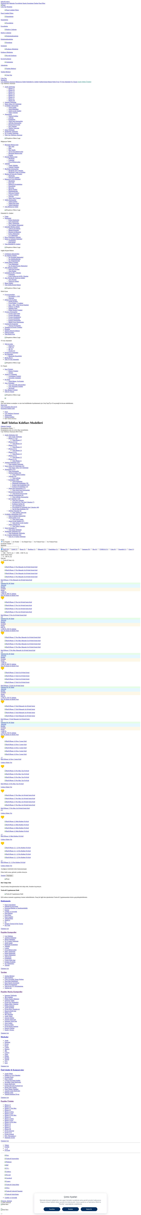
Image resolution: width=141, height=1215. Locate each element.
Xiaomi (7, 1059)
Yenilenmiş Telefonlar (11, 131)
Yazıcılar (11, 196)
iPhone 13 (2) (12, 452)
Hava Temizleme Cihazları (13, 237)
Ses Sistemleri (9, 354)
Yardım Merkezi (9, 976)
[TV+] (70, 1168)
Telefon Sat (8, 988)
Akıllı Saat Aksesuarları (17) (17, 488)
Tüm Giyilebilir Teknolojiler (17, 516)
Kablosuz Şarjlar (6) (18, 504)
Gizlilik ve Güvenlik (11, 911)
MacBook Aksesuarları (12, 169)
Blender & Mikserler (14, 232)
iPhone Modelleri (10, 939)
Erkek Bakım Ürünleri (11, 262)
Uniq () (113, 549)
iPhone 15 (11, 92)
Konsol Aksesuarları (14, 320)
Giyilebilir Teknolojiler (11, 106)
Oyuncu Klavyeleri (14, 313)
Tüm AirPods (16, 478)
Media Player (9, 358)
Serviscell (11, 388)
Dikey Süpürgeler (13, 223)
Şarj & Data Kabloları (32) (20, 509)
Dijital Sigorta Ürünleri (15, 310)
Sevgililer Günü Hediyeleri (13, 1082)
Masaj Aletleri (9, 283)
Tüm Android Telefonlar (15, 464)
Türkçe (7, 1145)
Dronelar (7, 329)
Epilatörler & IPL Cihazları (13, 273)
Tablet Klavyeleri (13, 203)
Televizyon (8, 956)
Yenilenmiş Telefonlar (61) (13, 531)
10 (7, 549)
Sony (6, 1063)
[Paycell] (70, 1175)
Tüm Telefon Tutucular (19, 512)
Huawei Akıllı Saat (10, 1011)
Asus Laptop (8, 1023)
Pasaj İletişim (9, 913)
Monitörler (11, 181)
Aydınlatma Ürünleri (14, 376)
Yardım (36, 3)
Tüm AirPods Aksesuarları (20, 497)
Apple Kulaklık (9, 1007)
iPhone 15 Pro (9, 1113)
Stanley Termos (9, 1030)
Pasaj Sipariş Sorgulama (12, 983)
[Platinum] (70, 1162)
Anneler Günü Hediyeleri (12, 1091)
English (7, 1147)
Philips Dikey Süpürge (11, 1004)
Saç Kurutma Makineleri (15, 257)
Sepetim (4, 80)
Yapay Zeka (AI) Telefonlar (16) (14, 466)
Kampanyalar (5, 3)
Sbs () (94, 549)
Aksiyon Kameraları (14, 325)
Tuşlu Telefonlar (9, 130)
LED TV (11, 347)
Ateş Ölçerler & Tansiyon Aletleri (15, 278)
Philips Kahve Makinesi (12, 999)
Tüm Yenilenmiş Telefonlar (16, 533)
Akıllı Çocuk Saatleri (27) (16, 521)
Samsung (7, 1042)
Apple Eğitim (9, 1073)
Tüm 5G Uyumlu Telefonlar (17, 536)
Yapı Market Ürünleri (11, 390)
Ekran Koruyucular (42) (15, 492)
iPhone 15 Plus (9, 1112)
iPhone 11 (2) (12, 459)
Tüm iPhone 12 (17, 457)
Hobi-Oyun (55, 82)
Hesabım (9, 7)
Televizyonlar (9, 344)
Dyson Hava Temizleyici (12, 1009)
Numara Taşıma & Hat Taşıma (14, 923)
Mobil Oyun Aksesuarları (16, 322)
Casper (7, 1047)
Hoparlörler (11, 186)
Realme (7, 1058)
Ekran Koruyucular (14, 124)
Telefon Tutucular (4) (14, 511)
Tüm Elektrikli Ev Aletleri (12, 244)
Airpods (7, 965)
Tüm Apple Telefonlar (15, 437)
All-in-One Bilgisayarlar (15, 151)
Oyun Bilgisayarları (14, 162)
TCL (6, 1061)
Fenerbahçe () (53, 549)
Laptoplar (11, 160)
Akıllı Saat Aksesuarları (15, 121)
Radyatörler (12, 242)
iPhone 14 (11, 93)
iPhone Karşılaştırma (11, 984)
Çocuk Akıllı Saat (10, 960)
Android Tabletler (13, 167)
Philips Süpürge (9, 1006)
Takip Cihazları (13, 112)
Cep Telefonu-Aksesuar (8, 82)
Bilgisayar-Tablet (21, 82)
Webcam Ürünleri (13, 193)
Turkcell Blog (9, 918)
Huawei (7, 1049)
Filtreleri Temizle (6, 426)
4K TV (10, 349)
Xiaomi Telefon (9, 1018)
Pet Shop (7, 379)
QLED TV (11, 351)
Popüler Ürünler (7, 1101)
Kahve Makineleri (13, 234)
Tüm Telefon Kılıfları (18, 474)
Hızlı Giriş (4, 405)
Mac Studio (11, 150)
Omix (6, 1054)
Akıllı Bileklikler (13, 109)
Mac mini (11, 146)
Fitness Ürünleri (13, 371)
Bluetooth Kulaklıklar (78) (20, 483)
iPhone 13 (11, 95)
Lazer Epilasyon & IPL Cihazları (18, 276)
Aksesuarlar (8, 114)
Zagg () (131, 549)
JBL (6, 1051)
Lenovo (7, 1052)
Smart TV (11, 346)
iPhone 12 (11, 97)
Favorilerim (18, 3)
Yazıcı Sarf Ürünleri (14, 198)
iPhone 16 (11, 90)
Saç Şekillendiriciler (14, 259)
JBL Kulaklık (9, 997)
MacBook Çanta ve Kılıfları (16, 172)
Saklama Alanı (12, 308)
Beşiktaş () (32, 549)
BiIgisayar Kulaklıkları (15, 184)
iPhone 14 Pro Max (10, 1122)
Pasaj (6, 412)
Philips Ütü (8, 1012)
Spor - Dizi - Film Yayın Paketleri (18, 305)
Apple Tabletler (13, 165)
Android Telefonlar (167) (12, 462)
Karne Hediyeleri (10, 1084)
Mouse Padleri (12, 189)
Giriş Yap (3, 7)
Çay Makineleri (13, 235)
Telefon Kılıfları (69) (14, 473)
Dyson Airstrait (9, 1134)
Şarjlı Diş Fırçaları (13, 269)
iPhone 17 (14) (12, 438)
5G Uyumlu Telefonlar (11, 133)
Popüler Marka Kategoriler (11, 992)
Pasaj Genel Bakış (10, 905)
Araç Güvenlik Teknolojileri (17, 385)
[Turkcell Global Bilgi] (70, 1185)
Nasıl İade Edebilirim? (11, 981)
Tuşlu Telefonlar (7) (11, 528)
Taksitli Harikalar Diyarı (12, 1094)
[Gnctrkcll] (70, 1178)
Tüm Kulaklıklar (17, 481)
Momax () (64, 549)
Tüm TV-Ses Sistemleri (12, 359)
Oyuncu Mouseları (14, 315)
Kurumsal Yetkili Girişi (8, 408)
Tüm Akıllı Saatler (17, 519)
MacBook (11, 158)
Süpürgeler (8, 218)
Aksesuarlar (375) (10, 469)
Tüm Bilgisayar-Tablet (11, 207)
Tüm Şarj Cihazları (18, 500)
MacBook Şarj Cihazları (15, 170)
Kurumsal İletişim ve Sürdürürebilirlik (16, 908)
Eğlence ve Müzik (13, 306)
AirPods (10, 118)
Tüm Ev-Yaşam (9, 391)
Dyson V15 (8, 1132)
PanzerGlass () (75, 549)
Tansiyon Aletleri (13, 281)
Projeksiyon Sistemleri (11, 352)
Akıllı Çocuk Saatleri (14, 111)
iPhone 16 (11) (12, 442)
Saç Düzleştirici (9, 963)
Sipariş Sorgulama (28, 3)
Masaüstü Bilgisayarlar (11, 145)
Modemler (11, 176)
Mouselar (11, 188)
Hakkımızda (6, 901)
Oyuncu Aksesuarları (11, 312)
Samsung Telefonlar (11, 995)
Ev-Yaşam (74, 82)
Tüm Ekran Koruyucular (19, 493)
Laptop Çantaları (13, 194)
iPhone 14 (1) (12, 449)
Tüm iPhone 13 (17, 454)
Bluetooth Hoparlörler (15, 356)
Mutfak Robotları (13, 230)
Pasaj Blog (42, 3)
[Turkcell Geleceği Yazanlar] (70, 1191)
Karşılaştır (9, 875)
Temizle (3, 875)
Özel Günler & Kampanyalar (12, 1070)
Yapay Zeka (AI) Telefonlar (13, 104)
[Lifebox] (70, 1172)
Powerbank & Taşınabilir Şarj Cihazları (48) (25, 507)
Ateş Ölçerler (12, 279)
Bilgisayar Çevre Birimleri (13, 179)
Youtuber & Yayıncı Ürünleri (13, 327)
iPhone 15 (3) (12, 445)
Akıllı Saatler (12, 107)
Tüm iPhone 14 (17, 450)
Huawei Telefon (9, 1028)
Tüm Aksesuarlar (13, 471)
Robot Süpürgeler (13, 220)
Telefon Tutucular (13, 128)
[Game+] (70, 1181)
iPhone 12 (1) (12, 455)
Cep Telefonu (9, 936)
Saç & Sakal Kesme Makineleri (17, 266)
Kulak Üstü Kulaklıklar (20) (20, 485)
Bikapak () (42, 549)
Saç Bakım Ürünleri (11, 255)
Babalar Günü (9, 1092)
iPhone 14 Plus (9, 1118)
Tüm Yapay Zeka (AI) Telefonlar (18, 468)
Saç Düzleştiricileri (14, 261)
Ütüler (6, 216)
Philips (7, 1056)
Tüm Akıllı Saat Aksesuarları (21, 490)
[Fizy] (70, 1155)
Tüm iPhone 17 (17, 440)
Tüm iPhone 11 (17, 461)
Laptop (7, 948)
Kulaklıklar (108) (13, 480)
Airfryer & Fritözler (14, 228)
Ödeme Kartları (9, 332)
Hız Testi (7, 925)
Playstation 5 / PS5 (14, 296)
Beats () (23, 549)
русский (7, 1150)
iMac (10, 148)
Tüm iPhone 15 (17, 447)
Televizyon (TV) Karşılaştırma (14, 986)
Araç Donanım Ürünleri (15, 386)
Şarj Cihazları (12, 126)
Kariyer (7, 910)
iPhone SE (11, 100)
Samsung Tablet (9, 1000)
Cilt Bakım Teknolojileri (12, 254)
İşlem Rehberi (9, 977)
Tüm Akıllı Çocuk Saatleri (20, 523)
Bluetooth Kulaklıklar (11, 944)
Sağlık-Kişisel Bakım (45, 82)
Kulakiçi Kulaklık (10, 962)
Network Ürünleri (13, 177)
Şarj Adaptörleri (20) (18, 505)
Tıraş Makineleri (13, 264)
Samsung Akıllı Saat (11, 1021)
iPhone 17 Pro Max (10, 1108)
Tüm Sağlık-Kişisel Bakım (13, 285)
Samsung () (86, 549)
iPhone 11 (11, 99)
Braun (6, 1045)
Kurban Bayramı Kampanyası (14, 1085)
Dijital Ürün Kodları (11, 300)
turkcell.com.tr (5, 1)
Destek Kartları (13, 301)
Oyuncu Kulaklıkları (14, 317)
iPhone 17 (11, 88)
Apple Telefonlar (10, 87)
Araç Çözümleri (9, 383)
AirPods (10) (12, 476)
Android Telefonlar (10, 102)
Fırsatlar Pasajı (9, 1077)
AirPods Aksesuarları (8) (15, 495)
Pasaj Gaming (9, 917)
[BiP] (70, 1165)
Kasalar (10, 155)
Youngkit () (122, 549)
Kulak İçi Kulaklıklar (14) (20, 486)
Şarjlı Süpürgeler (13, 221)
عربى (6, 1148)
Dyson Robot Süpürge (11, 1026)
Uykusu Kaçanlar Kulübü (12, 1080)
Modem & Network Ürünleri (13, 174)
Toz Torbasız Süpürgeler (15, 225)
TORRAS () (103, 549)
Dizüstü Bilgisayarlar (11, 157)
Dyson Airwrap (9, 1131)
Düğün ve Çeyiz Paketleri (12, 1075)
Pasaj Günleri (9, 1079)
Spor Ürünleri (9, 369)
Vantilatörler (12, 240)
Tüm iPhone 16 (17, 443)
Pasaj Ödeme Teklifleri (11, 1089)
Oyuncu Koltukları (14, 319)
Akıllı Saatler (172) (14, 517)
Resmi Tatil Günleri (10, 1087)
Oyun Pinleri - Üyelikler (15, 303)
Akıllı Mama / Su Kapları (16, 381)
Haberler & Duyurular (11, 906)
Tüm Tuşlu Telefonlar (15, 530)
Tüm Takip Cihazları (18, 526)
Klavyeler (11, 182)
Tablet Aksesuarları (10, 200)
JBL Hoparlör (9, 1014)
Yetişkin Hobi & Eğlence (12, 331)
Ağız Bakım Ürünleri (11, 267)
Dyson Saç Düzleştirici (12, 1002)
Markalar (12, 3)
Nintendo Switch (10, 1137)
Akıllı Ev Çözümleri (11, 374)
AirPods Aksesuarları (14, 123)
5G (6, 922)
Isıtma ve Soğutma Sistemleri (13, 239)
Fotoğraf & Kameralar (11, 324)
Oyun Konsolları (10, 294)
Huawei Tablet (9, 1025)
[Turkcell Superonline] (70, 1158)
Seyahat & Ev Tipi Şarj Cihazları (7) (23, 502)
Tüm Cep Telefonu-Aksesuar (13, 135)
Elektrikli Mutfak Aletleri (12, 227)
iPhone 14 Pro (9, 1120)
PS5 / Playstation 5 (10, 1136)
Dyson (7, 1044)
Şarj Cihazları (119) (14, 499)
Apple (6, 1040)
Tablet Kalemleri (13, 205)
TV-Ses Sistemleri (65, 82)
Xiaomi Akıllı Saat (10, 1019)
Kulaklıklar (11, 119)
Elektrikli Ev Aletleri (32, 82)
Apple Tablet (8, 1016)
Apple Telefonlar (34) (11, 435)
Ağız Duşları (12, 271)
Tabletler (7, 163)
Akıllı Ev (7, 920)
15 (44, 549)
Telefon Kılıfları (13, 116)
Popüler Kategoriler (8, 932)
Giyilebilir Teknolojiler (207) (13, 514)
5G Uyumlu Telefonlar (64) (13, 535)
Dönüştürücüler (13, 191)
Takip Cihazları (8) (14, 524)
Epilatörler (11, 274)
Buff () (6, 549)
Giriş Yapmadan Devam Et (9, 407)
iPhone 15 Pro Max (10, 1115)
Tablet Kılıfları (12, 201)
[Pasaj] (3, 5)
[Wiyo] (70, 1188)
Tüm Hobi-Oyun (10, 334)
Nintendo (11, 298)
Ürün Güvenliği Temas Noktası (14, 979)
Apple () (14, 549)
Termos (10, 372)
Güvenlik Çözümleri (14, 378)
